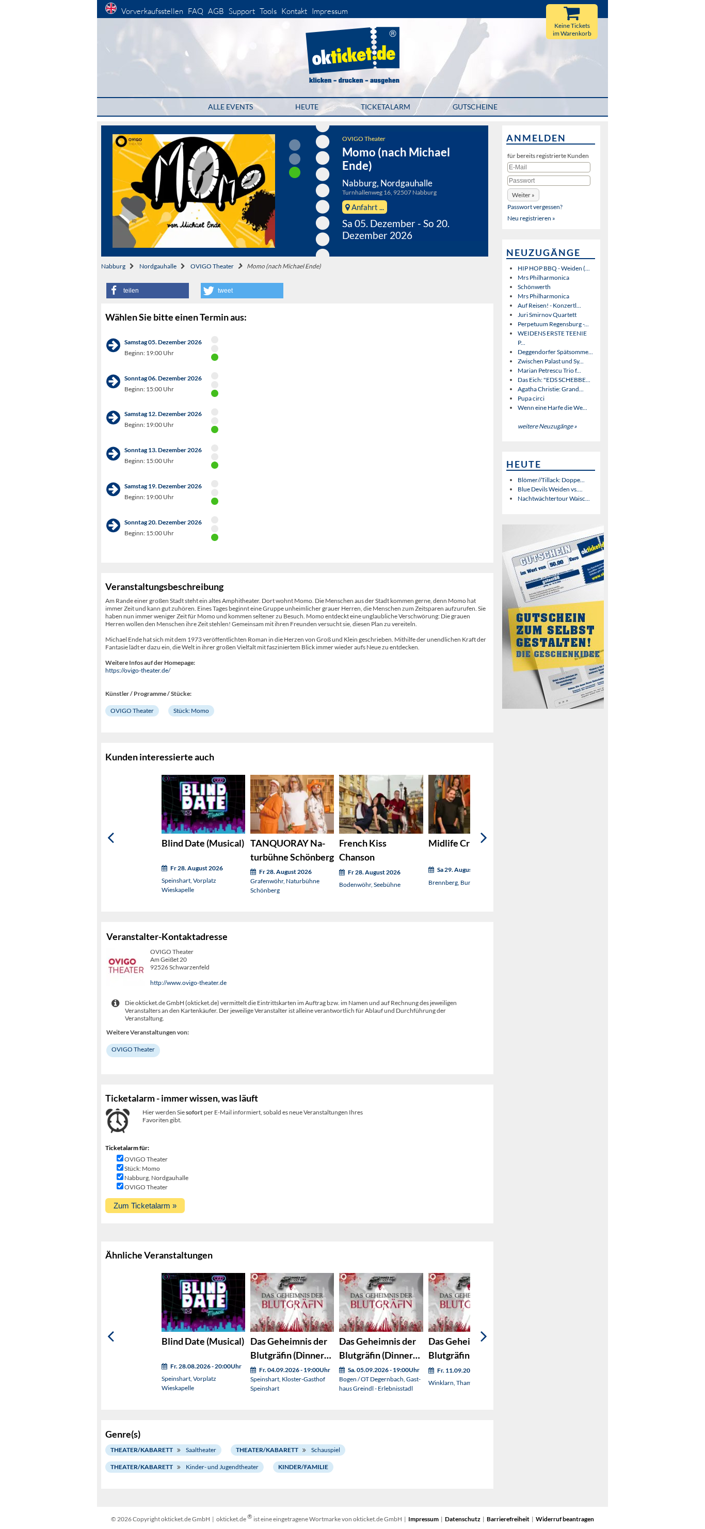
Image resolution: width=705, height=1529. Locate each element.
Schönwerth (534, 287)
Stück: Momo (191, 710)
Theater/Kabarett (141, 1450)
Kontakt (294, 11)
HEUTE (306, 106)
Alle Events (230, 106)
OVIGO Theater (364, 138)
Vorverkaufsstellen (152, 11)
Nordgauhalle (158, 266)
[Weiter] (483, 838)
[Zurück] (110, 838)
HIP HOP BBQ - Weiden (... (554, 268)
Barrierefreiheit (508, 1519)
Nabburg (113, 266)
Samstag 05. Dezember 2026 (163, 342)
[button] (147, 290)
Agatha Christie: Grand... (551, 389)
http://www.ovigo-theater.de (188, 982)
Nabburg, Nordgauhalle (156, 1178)
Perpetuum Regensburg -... (553, 324)
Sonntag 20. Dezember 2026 (163, 522)
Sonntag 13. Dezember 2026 (163, 450)
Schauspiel (325, 1450)
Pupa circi (531, 398)
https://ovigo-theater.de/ (137, 670)
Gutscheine (475, 106)
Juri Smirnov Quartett (547, 314)
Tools (268, 11)
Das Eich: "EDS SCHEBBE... (554, 380)
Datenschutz (462, 1519)
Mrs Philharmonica (543, 277)
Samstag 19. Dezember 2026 (163, 486)
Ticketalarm (385, 106)
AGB (216, 11)
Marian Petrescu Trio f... (549, 370)
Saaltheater (201, 1450)
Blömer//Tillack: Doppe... (551, 480)
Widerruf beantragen (565, 1519)
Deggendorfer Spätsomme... (555, 352)
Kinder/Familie (303, 1467)
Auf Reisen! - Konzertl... (549, 305)
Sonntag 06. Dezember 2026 (163, 378)
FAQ (195, 11)
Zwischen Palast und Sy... (551, 361)
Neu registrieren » (531, 218)
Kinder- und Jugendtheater (222, 1467)
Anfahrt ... (367, 207)
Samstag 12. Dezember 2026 (163, 414)
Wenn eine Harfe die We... (552, 407)
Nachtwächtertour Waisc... (554, 498)
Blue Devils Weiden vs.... (550, 489)
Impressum (330, 11)
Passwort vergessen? (535, 207)
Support (242, 11)
